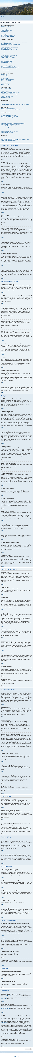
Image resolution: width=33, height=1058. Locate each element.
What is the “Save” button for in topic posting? (9, 67)
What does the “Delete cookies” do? (8, 36)
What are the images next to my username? (9, 47)
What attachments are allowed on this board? (9, 131)
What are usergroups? (5, 91)
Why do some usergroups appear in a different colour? (11, 94)
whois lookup (4, 1022)
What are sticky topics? (5, 81)
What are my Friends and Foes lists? (8, 108)
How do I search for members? (7, 117)
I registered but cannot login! (6, 30)
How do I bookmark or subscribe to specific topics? (11, 124)
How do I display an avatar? (6, 48)
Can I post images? (4, 78)
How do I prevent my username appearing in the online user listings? (14, 42)
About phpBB (4, 998)
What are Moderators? (5, 89)
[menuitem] (2, 17)
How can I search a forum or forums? (8, 114)
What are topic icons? (5, 84)
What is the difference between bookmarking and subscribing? (13, 123)
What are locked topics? (5, 83)
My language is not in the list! (6, 45)
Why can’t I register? (5, 29)
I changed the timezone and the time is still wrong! (10, 44)
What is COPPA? (4, 27)
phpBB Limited (8, 995)
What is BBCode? (4, 74)
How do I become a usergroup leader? (8, 93)
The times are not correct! (6, 43)
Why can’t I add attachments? (6, 63)
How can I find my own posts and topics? (9, 118)
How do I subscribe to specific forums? (8, 125)
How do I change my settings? (7, 40)
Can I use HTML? (4, 75)
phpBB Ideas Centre (5, 1008)
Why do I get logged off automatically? (8, 35)
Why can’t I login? (4, 31)
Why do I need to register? (6, 26)
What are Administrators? (6, 88)
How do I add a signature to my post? (8, 57)
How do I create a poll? (5, 58)
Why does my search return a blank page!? (9, 116)
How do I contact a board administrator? (8, 140)
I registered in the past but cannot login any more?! (10, 32)
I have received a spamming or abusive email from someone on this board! (15, 104)
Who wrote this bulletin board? (6, 136)
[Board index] (16, 7)
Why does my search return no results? (8, 115)
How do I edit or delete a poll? (6, 61)
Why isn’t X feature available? (6, 138)
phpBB (15, 338)
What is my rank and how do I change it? (9, 49)
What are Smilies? (4, 76)
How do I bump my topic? (6, 70)
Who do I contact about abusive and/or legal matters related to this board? (15, 139)
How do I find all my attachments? (7, 132)
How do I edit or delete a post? (7, 56)
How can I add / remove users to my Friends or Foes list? (12, 109)
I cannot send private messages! (7, 101)
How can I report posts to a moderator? (8, 66)
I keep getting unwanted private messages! (9, 102)
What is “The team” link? (5, 97)
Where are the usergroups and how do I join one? (10, 92)
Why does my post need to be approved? (9, 68)
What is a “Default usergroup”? (7, 96)
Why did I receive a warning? (6, 65)
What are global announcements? (7, 79)
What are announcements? (6, 80)
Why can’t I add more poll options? (7, 60)
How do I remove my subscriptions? (8, 127)
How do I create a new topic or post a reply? (9, 55)
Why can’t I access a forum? (6, 62)
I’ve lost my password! (5, 34)
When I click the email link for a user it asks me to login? (11, 50)
